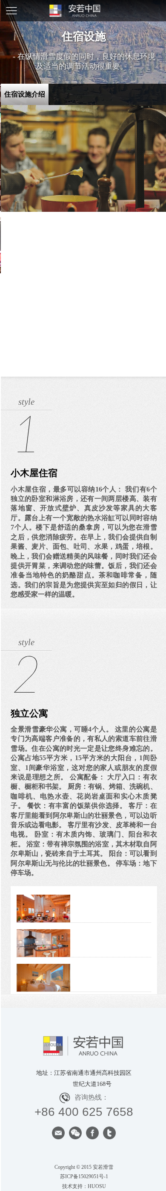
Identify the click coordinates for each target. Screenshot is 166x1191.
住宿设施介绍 (24, 94)
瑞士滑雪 (84, 11)
